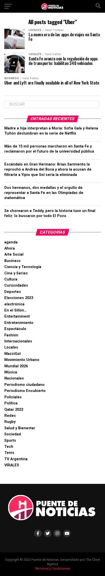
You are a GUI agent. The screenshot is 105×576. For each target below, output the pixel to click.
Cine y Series (16, 273)
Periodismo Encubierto (25, 391)
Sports (10, 440)
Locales (11, 347)
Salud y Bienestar (19, 428)
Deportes (12, 292)
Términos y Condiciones (52, 568)
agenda (11, 242)
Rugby (10, 422)
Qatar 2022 (13, 409)
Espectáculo (15, 329)
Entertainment (17, 316)
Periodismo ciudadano (24, 385)
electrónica (14, 304)
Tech (8, 447)
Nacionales (14, 378)
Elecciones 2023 (18, 298)
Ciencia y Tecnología (22, 267)
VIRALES (11, 465)
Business (12, 261)
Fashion (11, 335)
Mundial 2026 (16, 366)
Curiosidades (16, 285)
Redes (10, 416)
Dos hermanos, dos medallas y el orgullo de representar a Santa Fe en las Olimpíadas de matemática (43, 193)
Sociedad (12, 434)
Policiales (13, 397)
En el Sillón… (15, 310)
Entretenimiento (18, 323)
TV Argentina (16, 459)
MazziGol (12, 354)
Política (11, 403)
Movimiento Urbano (21, 360)
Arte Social (13, 254)
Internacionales (18, 341)
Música (10, 372)
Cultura (10, 279)
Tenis (9, 453)
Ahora (9, 248)
